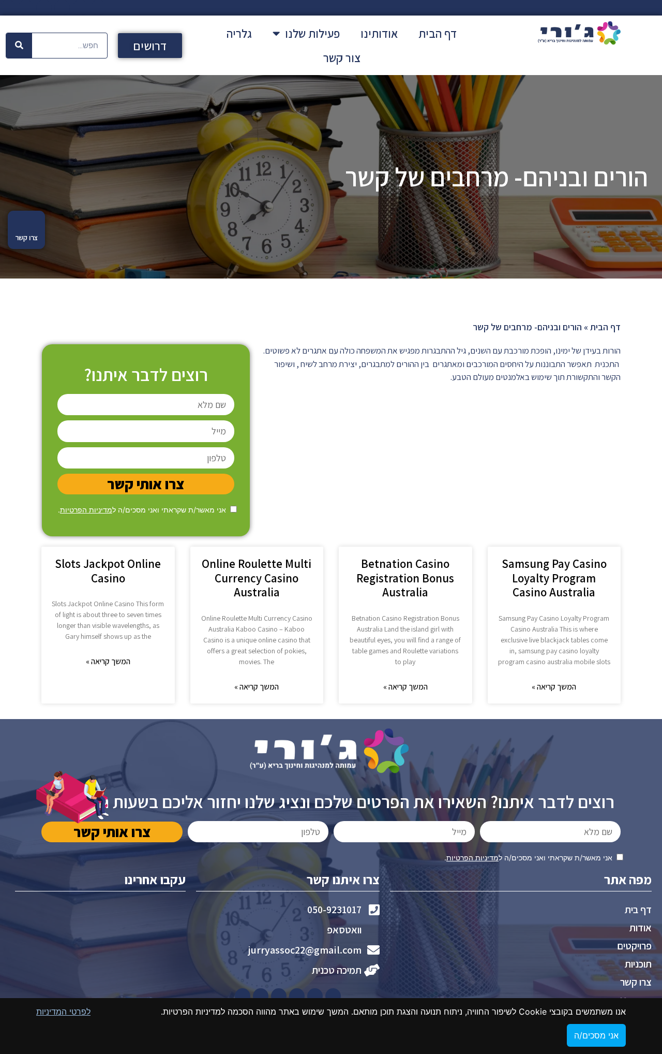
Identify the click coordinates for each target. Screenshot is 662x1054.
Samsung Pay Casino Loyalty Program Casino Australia (554, 578)
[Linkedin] (44, 8)
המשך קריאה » (554, 686)
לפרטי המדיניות (63, 1011)
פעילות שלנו (312, 33)
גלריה (239, 33)
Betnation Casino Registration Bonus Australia (405, 578)
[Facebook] (98, 8)
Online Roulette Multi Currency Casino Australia (256, 578)
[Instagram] (26, 8)
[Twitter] (80, 8)
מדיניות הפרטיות (86, 509)
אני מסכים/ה (596, 1035)
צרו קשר (26, 237)
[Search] (19, 45)
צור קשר (341, 58)
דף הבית (437, 33)
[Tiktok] (8, 8)
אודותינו (379, 33)
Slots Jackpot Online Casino (108, 571)
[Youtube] (62, 8)
